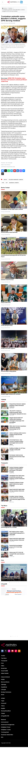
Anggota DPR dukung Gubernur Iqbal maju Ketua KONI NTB (13, 301)
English (3, 708)
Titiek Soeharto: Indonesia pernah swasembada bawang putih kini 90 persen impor (13, 255)
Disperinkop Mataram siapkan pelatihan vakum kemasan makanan (17, 405)
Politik (10, 8)
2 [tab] (12, 582)
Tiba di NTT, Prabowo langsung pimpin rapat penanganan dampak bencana (17, 412)
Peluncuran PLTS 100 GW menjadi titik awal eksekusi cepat (16, 554)
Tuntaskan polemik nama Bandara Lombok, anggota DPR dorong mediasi (13, 10)
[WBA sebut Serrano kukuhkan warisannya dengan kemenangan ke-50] (4, 428)
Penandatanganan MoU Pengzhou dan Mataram (11, 577)
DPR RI (5, 179)
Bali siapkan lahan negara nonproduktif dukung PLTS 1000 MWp (16, 533)
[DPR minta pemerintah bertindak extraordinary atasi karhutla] (14, 222)
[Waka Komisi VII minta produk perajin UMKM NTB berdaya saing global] (14, 361)
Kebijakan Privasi (5, 727)
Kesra (2, 694)
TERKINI (3, 399)
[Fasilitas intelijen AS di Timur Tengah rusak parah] (4, 450)
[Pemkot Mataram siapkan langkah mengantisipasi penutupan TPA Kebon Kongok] (4, 469)
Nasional (3, 719)
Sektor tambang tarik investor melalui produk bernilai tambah (17, 434)
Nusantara (4, 668)
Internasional (4, 722)
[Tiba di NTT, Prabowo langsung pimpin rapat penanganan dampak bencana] (4, 413)
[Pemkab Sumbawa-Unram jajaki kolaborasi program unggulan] (4, 484)
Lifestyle (3, 689)
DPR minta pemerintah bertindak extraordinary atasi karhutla (10, 231)
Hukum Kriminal (5, 677)
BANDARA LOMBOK (14, 182)
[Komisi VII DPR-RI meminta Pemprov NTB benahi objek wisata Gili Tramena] (14, 384)
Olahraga (3, 684)
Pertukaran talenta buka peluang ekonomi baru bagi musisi (16, 456)
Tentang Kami (5, 732)
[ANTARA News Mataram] (15, 2)
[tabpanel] (14, 572)
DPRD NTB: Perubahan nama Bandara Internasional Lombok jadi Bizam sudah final (14, 80)
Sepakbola (4, 687)
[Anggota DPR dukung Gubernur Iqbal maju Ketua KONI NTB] (14, 293)
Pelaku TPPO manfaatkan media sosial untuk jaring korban (12, 324)
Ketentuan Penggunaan (7, 724)
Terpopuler (4, 463)
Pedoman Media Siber (7, 734)
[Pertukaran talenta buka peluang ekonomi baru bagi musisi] (4, 457)
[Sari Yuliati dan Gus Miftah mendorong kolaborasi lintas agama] (14, 338)
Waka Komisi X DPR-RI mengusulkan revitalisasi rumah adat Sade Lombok (12, 208)
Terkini (3, 655)
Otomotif (3, 703)
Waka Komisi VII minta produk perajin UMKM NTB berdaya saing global (14, 370)
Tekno (3, 705)
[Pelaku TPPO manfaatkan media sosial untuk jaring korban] (14, 316)
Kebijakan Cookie (6, 729)
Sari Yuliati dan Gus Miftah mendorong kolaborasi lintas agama (12, 347)
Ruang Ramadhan (6, 711)
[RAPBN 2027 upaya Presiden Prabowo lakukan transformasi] (14, 270)
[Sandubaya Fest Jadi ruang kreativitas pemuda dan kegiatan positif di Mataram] (4, 477)
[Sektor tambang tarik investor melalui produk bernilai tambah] (4, 435)
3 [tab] (14, 582)
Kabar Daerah (4, 673)
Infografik (4, 584)
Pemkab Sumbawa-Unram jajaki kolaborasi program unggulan (16, 484)
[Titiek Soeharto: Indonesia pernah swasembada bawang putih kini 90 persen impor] (14, 245)
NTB (3, 182)
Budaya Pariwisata (6, 692)
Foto (2, 560)
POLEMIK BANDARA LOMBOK (16, 179)
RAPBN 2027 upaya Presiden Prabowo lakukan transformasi (12, 278)
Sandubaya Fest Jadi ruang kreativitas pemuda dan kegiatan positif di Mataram (16, 477)
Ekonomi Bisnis (5, 682)
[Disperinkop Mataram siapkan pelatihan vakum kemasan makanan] (4, 406)
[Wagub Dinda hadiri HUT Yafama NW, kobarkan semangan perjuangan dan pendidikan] (4, 419)
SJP (7, 182)
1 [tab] (9, 582)
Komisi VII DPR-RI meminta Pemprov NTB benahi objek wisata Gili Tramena (13, 393)
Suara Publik (4, 670)
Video (2, 665)
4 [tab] (16, 582)
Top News (4, 505)
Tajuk (2, 700)
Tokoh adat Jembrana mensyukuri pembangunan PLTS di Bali (11, 526)
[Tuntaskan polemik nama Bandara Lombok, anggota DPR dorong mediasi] (14, 517)
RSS (2, 737)
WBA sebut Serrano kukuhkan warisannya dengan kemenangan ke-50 (17, 427)
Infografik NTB (5, 716)
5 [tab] (18, 582)
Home (5, 8)
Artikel (3, 698)
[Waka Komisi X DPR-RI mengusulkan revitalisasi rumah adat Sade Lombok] (14, 199)
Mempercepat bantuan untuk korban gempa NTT (13, 632)
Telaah (3, 713)
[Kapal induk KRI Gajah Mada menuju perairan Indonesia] (4, 491)
